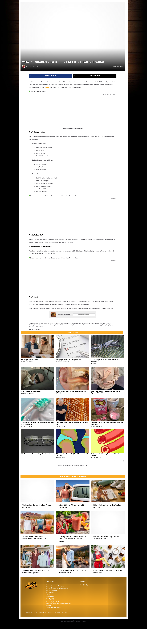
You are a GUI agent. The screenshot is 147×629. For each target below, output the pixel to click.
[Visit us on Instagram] (84, 585)
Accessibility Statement (52, 600)
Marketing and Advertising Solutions (56, 587)
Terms (48, 594)
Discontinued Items (76, 323)
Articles (38, 329)
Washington (32, 326)
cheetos (58, 323)
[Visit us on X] (87, 585)
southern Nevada (82, 325)
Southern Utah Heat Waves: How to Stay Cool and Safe (71, 506)
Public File (49, 588)
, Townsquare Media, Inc (49, 612)
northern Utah (47, 325)
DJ (26, 66)
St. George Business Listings (54, 607)
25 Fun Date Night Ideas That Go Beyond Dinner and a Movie (72, 571)
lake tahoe (102, 323)
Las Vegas (108, 323)
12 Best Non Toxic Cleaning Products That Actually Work (107, 571)
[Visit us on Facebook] (81, 585)
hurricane (96, 323)
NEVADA (31, 325)
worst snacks (39, 326)
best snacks (39, 323)
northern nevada (38, 325)
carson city (46, 323)
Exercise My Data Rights (52, 602)
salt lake (62, 325)
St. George (98, 325)
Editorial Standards (51, 590)
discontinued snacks (87, 323)
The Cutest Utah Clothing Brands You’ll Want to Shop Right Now (35, 571)
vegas (110, 325)
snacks (75, 325)
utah (107, 325)
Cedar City (52, 323)
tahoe (103, 325)
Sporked (46, 87)
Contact (48, 605)
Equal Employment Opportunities (55, 585)
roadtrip (57, 325)
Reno (53, 325)
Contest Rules (50, 596)
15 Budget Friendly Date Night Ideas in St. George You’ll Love (107, 538)
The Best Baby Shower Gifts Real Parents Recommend (36, 506)
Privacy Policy (50, 598)
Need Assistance (63, 588)
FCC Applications (50, 592)
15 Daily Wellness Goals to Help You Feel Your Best (107, 506)
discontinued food (66, 323)
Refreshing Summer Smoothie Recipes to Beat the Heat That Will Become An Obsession (72, 539)
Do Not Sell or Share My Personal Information (58, 603)
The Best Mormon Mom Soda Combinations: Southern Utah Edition (34, 538)
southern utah (91, 325)
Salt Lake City (69, 325)
